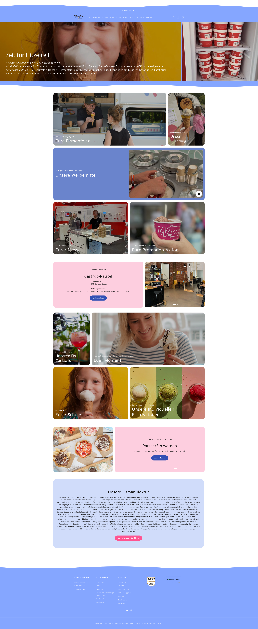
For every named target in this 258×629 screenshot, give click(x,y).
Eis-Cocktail (100, 602)
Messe (98, 586)
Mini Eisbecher (123, 589)
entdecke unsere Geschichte (128, 538)
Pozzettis (121, 586)
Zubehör (121, 596)
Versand (137, 623)
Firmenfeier (100, 582)
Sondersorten (123, 600)
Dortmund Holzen (80, 586)
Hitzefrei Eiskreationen (106, 623)
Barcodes (121, 603)
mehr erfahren (98, 298)
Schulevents (100, 599)
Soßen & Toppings (124, 593)
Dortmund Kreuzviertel (82, 582)
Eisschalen (122, 582)
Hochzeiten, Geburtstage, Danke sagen (105, 594)
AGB (131, 623)
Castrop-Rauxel (79, 589)
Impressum (160, 623)
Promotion (99, 589)
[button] (94, 17)
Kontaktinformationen (148, 623)
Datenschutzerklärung (121, 623)
